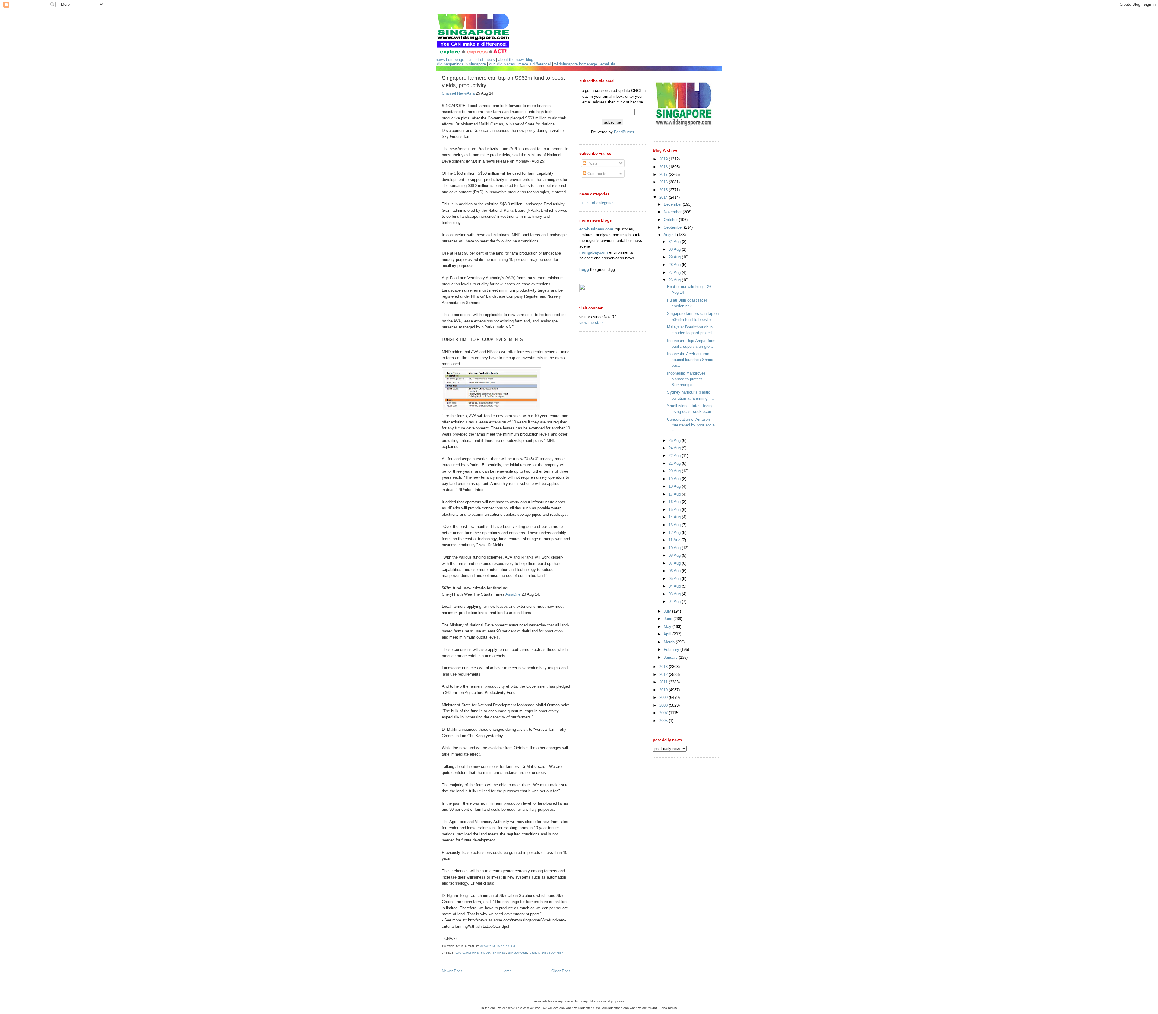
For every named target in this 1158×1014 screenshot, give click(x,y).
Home (506, 971)
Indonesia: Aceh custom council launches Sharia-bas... (690, 360)
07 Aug (675, 563)
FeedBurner (624, 132)
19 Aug (675, 479)
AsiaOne (512, 594)
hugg (584, 269)
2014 (664, 197)
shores (499, 952)
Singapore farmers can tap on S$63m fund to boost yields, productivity (503, 81)
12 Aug (675, 532)
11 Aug (675, 540)
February (672, 649)
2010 (664, 690)
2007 (664, 713)
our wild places (502, 64)
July (668, 611)
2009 (664, 697)
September (674, 227)
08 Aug (675, 555)
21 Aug (675, 463)
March (670, 642)
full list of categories (597, 203)
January (671, 657)
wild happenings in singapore (461, 64)
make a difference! (534, 64)
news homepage (450, 59)
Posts (592, 163)
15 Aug (675, 509)
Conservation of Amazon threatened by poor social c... (691, 425)
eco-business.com (596, 229)
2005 (664, 720)
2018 (664, 167)
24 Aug (675, 448)
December (673, 204)
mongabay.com (593, 252)
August (670, 235)
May (668, 626)
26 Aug (675, 280)
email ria (607, 64)
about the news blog (515, 59)
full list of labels (481, 59)
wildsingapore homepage (575, 64)
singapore (517, 952)
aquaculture (467, 952)
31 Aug (675, 241)
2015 (664, 190)
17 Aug (675, 494)
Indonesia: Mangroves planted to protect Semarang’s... (686, 379)
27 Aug (675, 272)
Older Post (560, 971)
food (485, 952)
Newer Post (452, 971)
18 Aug (675, 486)
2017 (664, 174)
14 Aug (675, 517)
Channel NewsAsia (458, 93)
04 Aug (675, 586)
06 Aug (675, 571)
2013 (664, 666)
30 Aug (675, 249)
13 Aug (675, 525)
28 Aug (675, 264)
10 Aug (675, 548)
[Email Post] (516, 946)
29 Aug (675, 257)
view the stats (591, 322)
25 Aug (675, 440)
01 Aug (675, 601)
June (668, 618)
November (673, 212)
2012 (664, 674)
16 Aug (675, 501)
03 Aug (675, 594)
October (671, 219)
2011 (664, 682)
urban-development (548, 952)
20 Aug (675, 471)
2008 (664, 705)
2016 (664, 182)
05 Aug (675, 578)
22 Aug (675, 455)
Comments (596, 173)
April (667, 634)
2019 (664, 159)
